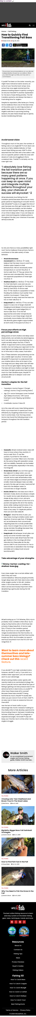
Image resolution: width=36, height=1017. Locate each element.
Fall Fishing (12, 31)
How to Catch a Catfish (18, 992)
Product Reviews (18, 962)
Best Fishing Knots (18, 1004)
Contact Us (18, 950)
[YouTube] (20, 922)
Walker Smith (19, 753)
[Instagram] (24, 922)
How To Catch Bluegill (18, 988)
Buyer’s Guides (18, 966)
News (18, 958)
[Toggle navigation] (34, 25)
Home (3, 31)
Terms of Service (12, 1010)
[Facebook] (12, 922)
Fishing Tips (18, 954)
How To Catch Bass (18, 979)
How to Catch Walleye (18, 996)
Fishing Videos (18, 970)
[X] (16, 922)
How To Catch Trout (18, 1000)
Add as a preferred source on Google (21, 45)
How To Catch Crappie (18, 984)
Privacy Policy (25, 1010)
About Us (18, 945)
